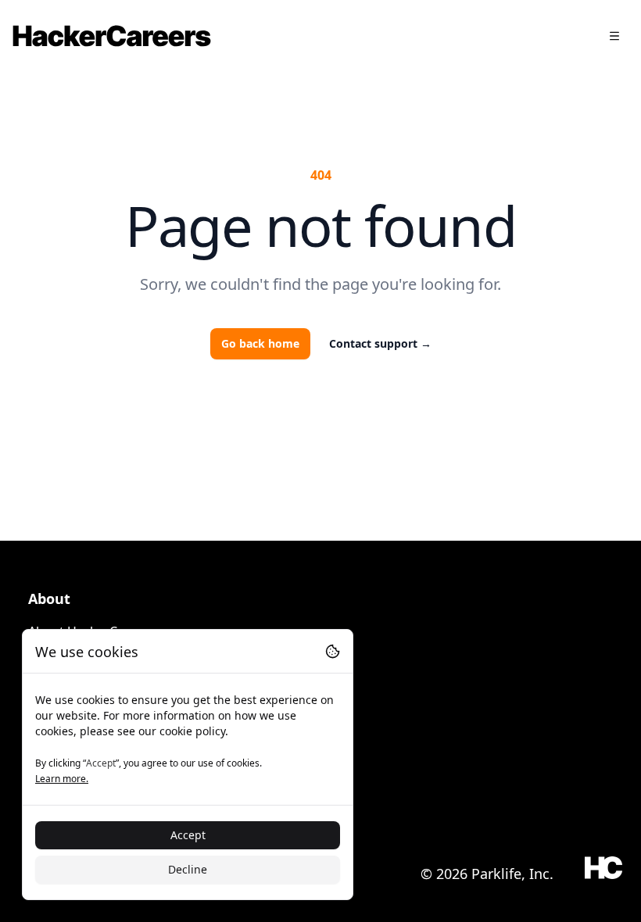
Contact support (380, 343)
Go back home (260, 343)
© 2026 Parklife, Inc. (487, 873)
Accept (188, 834)
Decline (187, 869)
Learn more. (61, 778)
